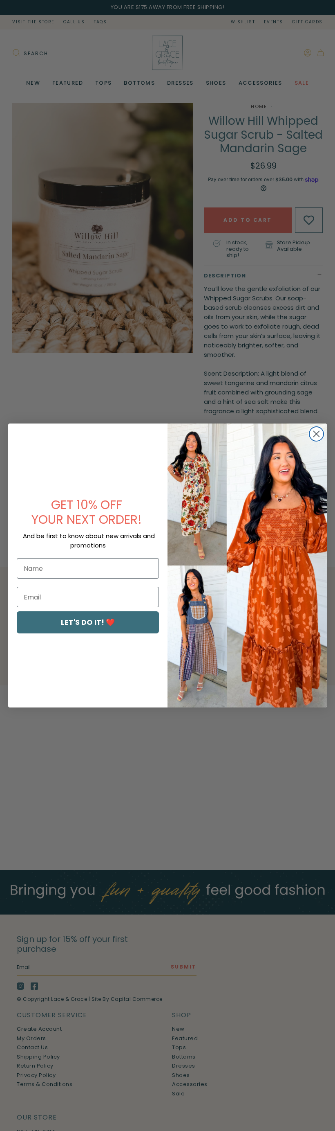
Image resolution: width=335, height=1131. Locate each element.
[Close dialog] (316, 434)
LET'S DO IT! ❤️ (88, 622)
